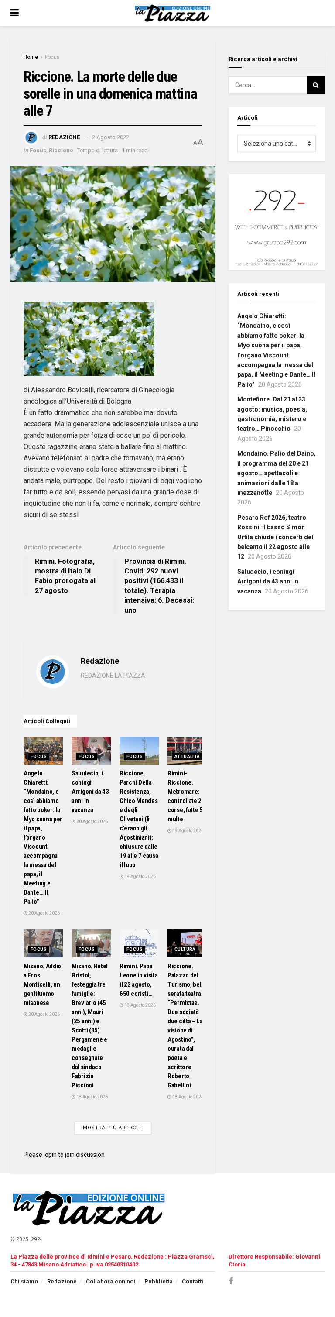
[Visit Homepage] (174, 13)
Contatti (192, 1281)
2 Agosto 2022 (110, 137)
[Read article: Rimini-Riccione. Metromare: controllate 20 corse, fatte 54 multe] (187, 751)
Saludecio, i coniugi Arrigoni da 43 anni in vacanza (90, 791)
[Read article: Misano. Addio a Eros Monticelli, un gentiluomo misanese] (43, 943)
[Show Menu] (14, 13)
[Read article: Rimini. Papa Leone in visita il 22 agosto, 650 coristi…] (139, 943)
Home (31, 57)
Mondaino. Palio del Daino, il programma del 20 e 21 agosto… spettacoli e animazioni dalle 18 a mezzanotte (276, 473)
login (50, 1154)
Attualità (187, 756)
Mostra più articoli (113, 1128)
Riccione (61, 150)
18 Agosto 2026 (91, 1096)
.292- (35, 1239)
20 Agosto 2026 (43, 913)
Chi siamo (24, 1281)
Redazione (64, 137)
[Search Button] (316, 85)
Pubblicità (158, 1281)
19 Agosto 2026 (139, 876)
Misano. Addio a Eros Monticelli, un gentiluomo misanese (42, 984)
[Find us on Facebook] (231, 1281)
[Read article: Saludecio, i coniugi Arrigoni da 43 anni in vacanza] (91, 751)
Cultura (185, 949)
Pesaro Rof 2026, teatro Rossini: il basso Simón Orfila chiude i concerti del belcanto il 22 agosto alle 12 (275, 537)
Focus (52, 57)
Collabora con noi (110, 1281)
